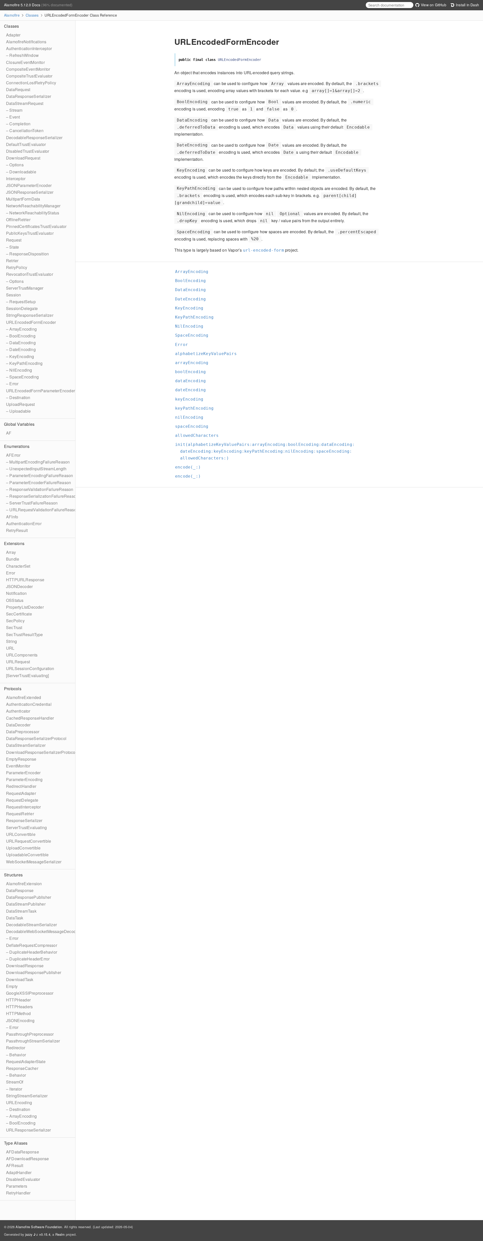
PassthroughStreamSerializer (33, 1041)
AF (8, 433)
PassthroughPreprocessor (30, 1034)
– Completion (18, 124)
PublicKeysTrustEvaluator (30, 233)
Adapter (13, 35)
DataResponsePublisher (28, 897)
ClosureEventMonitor (25, 62)
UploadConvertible (23, 848)
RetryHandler (18, 1193)
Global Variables (19, 424)
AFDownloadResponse (27, 1158)
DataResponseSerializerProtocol (36, 738)
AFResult (14, 1165)
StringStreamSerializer (27, 1096)
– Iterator (14, 1089)
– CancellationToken (25, 130)
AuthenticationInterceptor (29, 48)
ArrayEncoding (194, 271)
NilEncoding (191, 326)
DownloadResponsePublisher (33, 972)
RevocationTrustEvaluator (29, 274)
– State (12, 247)
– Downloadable (21, 172)
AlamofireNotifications (26, 42)
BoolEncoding (192, 280)
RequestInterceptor (23, 807)
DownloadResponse (25, 965)
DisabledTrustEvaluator (27, 151)
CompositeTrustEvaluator (29, 76)
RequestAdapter (21, 793)
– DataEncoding (21, 342)
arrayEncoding (194, 362)
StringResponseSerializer (29, 315)
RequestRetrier (20, 814)
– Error (12, 383)
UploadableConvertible (27, 855)
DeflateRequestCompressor (31, 945)
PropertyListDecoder (25, 607)
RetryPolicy (16, 267)
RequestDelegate (22, 800)
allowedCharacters (199, 435)
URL (10, 648)
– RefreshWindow (22, 55)
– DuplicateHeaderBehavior (31, 952)
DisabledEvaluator (23, 1179)
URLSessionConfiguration (30, 668)
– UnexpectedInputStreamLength (36, 469)
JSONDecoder (19, 586)
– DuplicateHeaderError (28, 959)
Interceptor (15, 178)
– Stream (14, 110)
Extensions (14, 543)
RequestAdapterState (26, 1061)
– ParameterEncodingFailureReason (39, 475)
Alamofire (12, 15)
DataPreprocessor (22, 731)
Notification (16, 593)
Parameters (16, 1186)
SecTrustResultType (24, 634)
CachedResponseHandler (30, 718)
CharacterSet (18, 566)
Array (11, 552)
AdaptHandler (18, 1172)
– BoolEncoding (20, 336)
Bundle (12, 559)
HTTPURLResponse (25, 580)
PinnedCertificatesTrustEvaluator (36, 226)
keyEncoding (191, 399)
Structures (13, 875)
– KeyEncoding (20, 356)
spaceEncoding (194, 426)
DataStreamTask (21, 911)
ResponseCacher (22, 1068)
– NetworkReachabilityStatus (32, 213)
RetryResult (17, 530)
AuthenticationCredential (29, 704)
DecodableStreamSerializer (31, 924)
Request (13, 240)
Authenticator (18, 711)
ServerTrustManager (25, 288)
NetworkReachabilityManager (33, 206)
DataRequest (18, 89)
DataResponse (19, 890)
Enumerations (16, 446)
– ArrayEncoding (21, 329)
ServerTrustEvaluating (26, 827)
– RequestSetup (21, 301)
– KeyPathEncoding (24, 363)
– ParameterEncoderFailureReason (38, 482)
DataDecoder (18, 725)
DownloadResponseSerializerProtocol (41, 752)
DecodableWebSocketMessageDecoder (42, 931)
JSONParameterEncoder (29, 185)
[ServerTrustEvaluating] (27, 675)
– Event (13, 117)
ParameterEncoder (23, 772)
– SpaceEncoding (22, 377)
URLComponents (22, 655)
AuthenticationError (24, 523)
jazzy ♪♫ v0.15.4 (37, 1234)
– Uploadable (18, 411)
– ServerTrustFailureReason (32, 503)
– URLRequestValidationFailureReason (42, 510)
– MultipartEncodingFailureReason (38, 462)
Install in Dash (467, 4)
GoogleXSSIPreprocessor (29, 993)
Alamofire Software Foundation (39, 1226)
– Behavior (16, 1055)
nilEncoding (191, 417)
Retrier (12, 260)
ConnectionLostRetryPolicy (31, 83)
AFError (13, 455)
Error (10, 573)
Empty (12, 986)
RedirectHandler (21, 786)
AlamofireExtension (24, 883)
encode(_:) (190, 467)
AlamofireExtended (23, 697)
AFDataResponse (22, 1152)
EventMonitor (18, 766)
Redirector (15, 1048)
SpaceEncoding (194, 335)
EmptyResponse (21, 759)
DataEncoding (192, 289)
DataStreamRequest (24, 103)
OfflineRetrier (18, 219)
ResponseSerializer (24, 820)
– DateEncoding (21, 349)
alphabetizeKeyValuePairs (208, 353)
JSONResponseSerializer (29, 192)
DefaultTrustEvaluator (26, 144)
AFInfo (12, 517)
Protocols (12, 688)
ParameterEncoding (24, 779)
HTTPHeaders (19, 1007)
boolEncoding (192, 371)
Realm (60, 1234)
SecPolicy (15, 621)
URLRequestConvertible (28, 841)
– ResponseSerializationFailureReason (42, 496)
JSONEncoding (20, 1020)
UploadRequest (20, 404)
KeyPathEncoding (196, 317)
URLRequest (18, 662)
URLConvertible (20, 834)
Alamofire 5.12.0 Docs (22, 4)
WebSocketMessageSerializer (33, 862)
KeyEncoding (191, 308)
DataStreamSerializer (26, 745)
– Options (15, 165)
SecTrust (14, 627)
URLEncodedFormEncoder (31, 322)
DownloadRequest (23, 158)
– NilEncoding (19, 370)
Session (13, 295)
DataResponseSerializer (28, 96)
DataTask (14, 918)
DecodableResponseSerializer (34, 137)
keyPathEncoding (196, 408)
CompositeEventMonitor (28, 69)
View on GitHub (433, 4)
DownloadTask (19, 979)
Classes (32, 15)
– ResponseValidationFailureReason (39, 489)
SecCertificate (19, 614)
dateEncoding (192, 389)
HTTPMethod (18, 1013)
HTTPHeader (18, 1000)
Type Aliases (15, 1143)
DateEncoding (192, 299)
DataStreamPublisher (26, 904)
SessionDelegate (22, 308)
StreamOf (14, 1082)
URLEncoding (19, 1102)
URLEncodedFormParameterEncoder (40, 391)
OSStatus (15, 600)
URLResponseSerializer (28, 1130)
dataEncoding (192, 380)
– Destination (18, 397)
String (11, 641)
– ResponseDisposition (27, 254)
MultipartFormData (23, 199)
